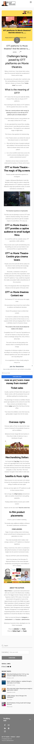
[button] (16, 366)
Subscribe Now (17, 376)
